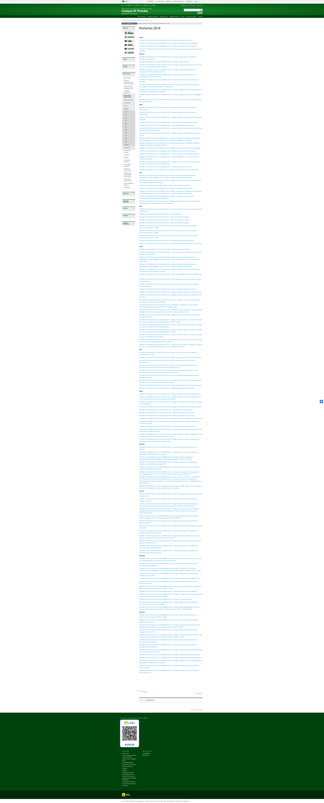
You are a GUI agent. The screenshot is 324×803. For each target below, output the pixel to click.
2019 (126, 120)
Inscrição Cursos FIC (162, 23)
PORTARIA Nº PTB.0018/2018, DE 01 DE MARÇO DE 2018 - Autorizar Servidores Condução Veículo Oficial (168, 122)
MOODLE (145, 23)
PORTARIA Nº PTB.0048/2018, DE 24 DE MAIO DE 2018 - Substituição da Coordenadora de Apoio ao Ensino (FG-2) (170, 243)
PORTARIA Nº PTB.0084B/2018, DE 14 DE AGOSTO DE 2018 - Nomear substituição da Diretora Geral (167, 415)
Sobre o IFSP (127, 78)
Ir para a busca (142, 5)
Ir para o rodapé (151, 5)
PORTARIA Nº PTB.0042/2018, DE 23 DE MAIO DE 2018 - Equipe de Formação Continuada (164, 220)
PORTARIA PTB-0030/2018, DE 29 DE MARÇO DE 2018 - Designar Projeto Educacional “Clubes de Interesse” (169, 169)
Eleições (126, 157)
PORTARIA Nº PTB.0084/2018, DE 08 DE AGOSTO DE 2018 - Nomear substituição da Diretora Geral (166, 412)
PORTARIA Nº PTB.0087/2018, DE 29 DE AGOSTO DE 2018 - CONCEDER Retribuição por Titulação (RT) (167, 426)
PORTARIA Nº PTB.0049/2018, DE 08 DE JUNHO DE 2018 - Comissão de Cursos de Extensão (164, 249)
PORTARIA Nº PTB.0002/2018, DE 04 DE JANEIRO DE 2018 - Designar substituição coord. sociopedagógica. (168, 43)
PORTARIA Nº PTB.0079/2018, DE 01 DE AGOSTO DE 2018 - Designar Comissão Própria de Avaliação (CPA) (169, 394)
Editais (125, 106)
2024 (126, 135)
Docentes (126, 155)
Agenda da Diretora (174, 16)
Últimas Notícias (142, 16)
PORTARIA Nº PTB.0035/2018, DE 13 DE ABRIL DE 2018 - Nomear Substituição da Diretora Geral (165, 188)
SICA (169, 23)
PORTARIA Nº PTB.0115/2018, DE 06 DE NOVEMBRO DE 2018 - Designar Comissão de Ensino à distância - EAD (169, 578)
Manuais (182, 16)
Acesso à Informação (191, 16)
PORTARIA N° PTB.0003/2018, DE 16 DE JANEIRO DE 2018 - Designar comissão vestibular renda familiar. (168, 46)
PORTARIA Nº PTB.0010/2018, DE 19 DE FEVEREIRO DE (154, 79)
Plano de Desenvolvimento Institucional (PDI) (129, 82)
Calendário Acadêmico (152, 16)
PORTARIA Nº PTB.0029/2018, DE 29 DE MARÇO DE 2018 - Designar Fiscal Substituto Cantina (165, 167)
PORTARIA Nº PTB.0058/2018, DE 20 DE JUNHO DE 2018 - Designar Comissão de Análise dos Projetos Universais (170, 292)
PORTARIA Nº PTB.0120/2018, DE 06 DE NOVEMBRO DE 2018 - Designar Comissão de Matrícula (165, 599)
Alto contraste (191, 5)
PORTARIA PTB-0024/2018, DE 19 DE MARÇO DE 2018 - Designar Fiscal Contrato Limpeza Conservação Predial (169, 148)
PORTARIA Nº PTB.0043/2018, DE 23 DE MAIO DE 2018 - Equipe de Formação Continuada (164, 223)
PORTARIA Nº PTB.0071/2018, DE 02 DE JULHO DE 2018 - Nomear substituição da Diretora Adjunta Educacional (170, 357)
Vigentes (127, 144)
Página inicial (125, 20)
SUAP (149, 23)
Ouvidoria (200, 16)
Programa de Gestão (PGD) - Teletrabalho (128, 174)
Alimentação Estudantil (127, 165)
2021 (126, 126)
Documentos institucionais (137, 20)
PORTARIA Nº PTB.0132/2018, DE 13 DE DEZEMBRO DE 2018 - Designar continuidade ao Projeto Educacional (169, 654)
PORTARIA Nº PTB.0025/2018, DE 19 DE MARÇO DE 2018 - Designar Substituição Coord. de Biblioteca (167, 151)
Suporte (140, 23)
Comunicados (127, 103)
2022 (126, 129)
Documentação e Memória (128, 184)
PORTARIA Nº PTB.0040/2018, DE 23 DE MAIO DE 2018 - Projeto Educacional (160, 214)
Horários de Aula (164, 16)
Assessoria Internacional (127, 169)
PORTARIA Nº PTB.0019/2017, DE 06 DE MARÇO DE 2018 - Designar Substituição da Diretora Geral (167, 125)
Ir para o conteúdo (126, 5)
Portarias (147, 20)
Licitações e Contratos (127, 161)
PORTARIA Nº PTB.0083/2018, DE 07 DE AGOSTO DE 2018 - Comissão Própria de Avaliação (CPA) (165, 410)
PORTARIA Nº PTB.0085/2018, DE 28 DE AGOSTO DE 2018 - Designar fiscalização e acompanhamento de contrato (170, 418)
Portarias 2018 (149, 28)
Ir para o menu (134, 5)
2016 (126, 112)
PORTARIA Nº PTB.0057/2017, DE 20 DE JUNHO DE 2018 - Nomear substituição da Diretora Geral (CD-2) (168, 289)
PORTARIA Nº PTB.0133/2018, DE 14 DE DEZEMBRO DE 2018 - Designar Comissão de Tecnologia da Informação (170, 657)
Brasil (127, 1)
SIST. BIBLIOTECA (153, 23)
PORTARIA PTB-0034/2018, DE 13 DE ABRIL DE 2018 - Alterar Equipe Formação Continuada (164, 185)
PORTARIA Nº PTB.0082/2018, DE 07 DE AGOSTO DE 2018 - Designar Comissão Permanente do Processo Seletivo (170, 407)
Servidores (127, 187)
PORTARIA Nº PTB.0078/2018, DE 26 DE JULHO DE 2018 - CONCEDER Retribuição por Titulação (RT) (166, 388)
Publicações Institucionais (127, 179)
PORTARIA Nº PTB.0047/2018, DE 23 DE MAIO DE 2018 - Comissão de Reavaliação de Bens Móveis (166, 240)
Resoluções (127, 147)
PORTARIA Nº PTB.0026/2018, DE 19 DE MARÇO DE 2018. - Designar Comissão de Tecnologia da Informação (169, 154)
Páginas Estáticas (150, 700)
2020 (126, 123)
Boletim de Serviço (128, 100)
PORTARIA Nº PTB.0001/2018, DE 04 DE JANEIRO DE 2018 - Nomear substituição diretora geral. (165, 40)
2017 (126, 115)
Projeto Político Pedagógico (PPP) (128, 87)
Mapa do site (199, 5)
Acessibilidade (184, 5)
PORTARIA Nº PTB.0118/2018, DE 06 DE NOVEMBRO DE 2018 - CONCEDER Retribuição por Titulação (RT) (168, 591)
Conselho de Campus (127, 151)
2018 (126, 118)
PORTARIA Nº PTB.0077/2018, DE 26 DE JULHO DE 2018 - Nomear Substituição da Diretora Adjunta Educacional (170, 385)
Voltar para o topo (197, 709)
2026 (126, 141)
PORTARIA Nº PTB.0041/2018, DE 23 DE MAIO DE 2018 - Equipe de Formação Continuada (164, 217)
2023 (126, 132)
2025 (126, 138)
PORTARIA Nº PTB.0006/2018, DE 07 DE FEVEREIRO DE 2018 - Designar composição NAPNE (164, 62)
